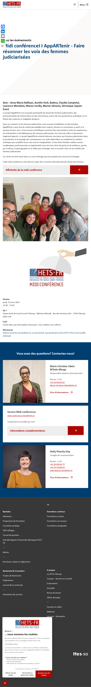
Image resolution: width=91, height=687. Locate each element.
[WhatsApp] (2, 41)
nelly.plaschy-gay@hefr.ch (61, 470)
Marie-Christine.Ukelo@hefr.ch (63, 385)
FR (48, 504)
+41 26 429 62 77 (57, 464)
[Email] (2, 36)
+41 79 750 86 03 (57, 467)
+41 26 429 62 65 (57, 382)
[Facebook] (2, 26)
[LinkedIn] (2, 31)
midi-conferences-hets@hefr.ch (21, 415)
